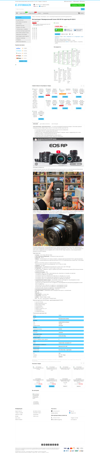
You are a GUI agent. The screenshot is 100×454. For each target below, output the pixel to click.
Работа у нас (35, 416)
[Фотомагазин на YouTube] (44, 445)
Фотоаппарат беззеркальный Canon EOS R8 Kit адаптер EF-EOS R (78, 380)
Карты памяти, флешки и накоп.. (22, 32)
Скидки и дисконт (32, 13)
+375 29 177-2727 (56, 417)
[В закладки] (70, 34)
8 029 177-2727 (34, 1)
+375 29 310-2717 (38, 4)
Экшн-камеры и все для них (21, 21)
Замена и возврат (18, 419)
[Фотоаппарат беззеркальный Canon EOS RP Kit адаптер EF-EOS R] (42, 25)
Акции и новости (23, 13)
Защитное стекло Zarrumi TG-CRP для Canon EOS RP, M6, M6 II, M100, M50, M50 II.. (41, 91)
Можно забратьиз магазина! (79, 30)
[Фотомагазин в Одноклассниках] (55, 445)
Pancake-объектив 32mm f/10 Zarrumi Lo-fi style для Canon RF (41, 113)
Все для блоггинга (19, 20)
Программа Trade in (37, 412)
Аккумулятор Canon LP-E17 (68, 90)
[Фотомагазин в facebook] (51, 445)
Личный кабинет (68, 1)
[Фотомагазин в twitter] (58, 445)
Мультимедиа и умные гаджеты (22, 36)
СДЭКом (67, 41)
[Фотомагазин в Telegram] (49, 445)
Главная (33, 16)
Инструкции (55, 123)
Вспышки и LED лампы (20, 27)
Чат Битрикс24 (74, 419)
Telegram (40, 1)
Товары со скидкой (19, 412)
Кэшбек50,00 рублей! (69, 30)
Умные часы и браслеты (21, 41)
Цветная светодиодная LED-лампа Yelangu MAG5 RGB (68, 102)
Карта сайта (17, 417)
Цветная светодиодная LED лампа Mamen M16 (81, 102)
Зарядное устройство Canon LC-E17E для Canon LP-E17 (54, 102)
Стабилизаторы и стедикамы (22, 29)
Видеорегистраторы (20, 25)
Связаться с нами (18, 414)
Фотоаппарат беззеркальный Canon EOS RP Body (38, 380)
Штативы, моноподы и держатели (23, 30)
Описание (35, 123)
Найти (82, 9)
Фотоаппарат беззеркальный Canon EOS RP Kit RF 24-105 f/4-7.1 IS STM (51, 380)
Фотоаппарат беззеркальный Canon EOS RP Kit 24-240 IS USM (65, 380)
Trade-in (39, 13)
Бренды (16, 416)
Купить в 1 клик (64, 34)
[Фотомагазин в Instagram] (42, 445)
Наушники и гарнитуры (20, 38)
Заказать (65, 386)
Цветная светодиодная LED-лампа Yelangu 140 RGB (81, 90)
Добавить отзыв (23, 61)
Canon (48, 16)
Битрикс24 (45, 1)
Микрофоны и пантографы (21, 34)
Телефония (18, 39)
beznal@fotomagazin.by (57, 419)
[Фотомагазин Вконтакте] (53, 445)
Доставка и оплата (45, 123)
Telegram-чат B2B (74, 417)
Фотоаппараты (43, 16)
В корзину (57, 34)
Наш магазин (45, 13)
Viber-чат (36, 6)
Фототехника (18, 23)
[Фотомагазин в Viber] (47, 445)
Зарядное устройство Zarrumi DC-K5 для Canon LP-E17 (54, 91)
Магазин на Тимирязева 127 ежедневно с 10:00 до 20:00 (78, 5)
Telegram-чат (43, 6)
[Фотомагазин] (23, 5)
